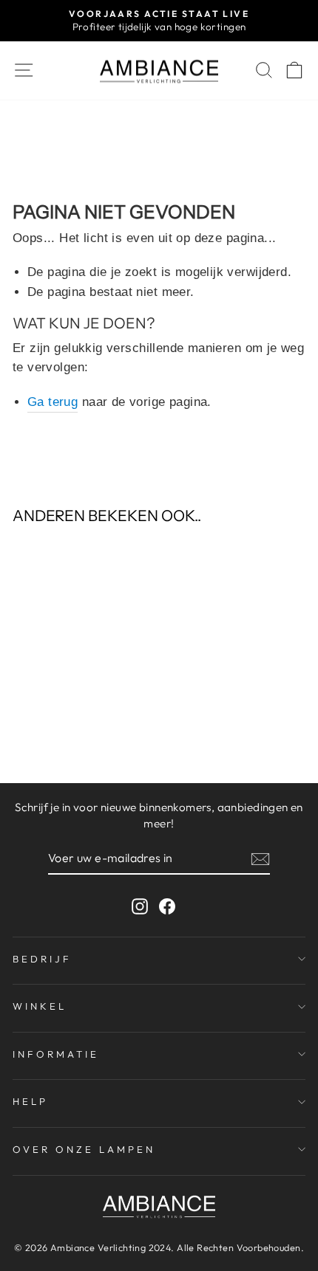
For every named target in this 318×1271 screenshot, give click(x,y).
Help (30, 1101)
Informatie (56, 1054)
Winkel (40, 1006)
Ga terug (52, 402)
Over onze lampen (84, 1149)
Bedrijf (42, 959)
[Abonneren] (260, 858)
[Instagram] (140, 905)
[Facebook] (167, 905)
